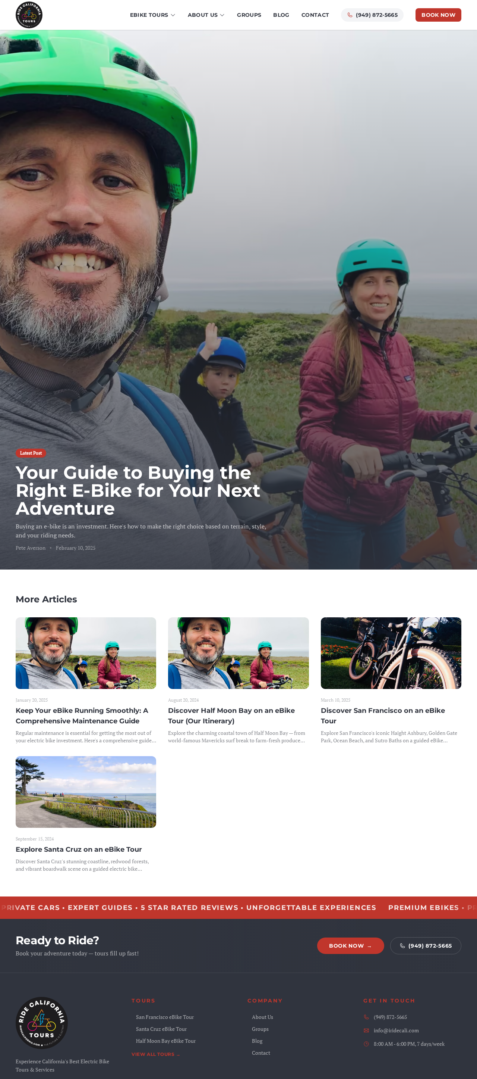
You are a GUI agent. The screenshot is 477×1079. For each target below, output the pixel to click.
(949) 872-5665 (377, 15)
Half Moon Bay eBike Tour (166, 1040)
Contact (315, 15)
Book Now (438, 15)
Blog (281, 15)
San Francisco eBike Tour (165, 1016)
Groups (249, 15)
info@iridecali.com (396, 1030)
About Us (203, 15)
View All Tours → (156, 1054)
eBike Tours (149, 15)
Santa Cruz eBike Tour (161, 1028)
